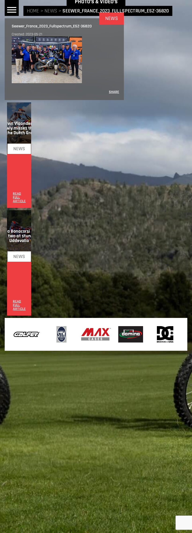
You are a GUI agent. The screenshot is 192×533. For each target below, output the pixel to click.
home (33, 11)
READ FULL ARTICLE (19, 197)
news (50, 11)
